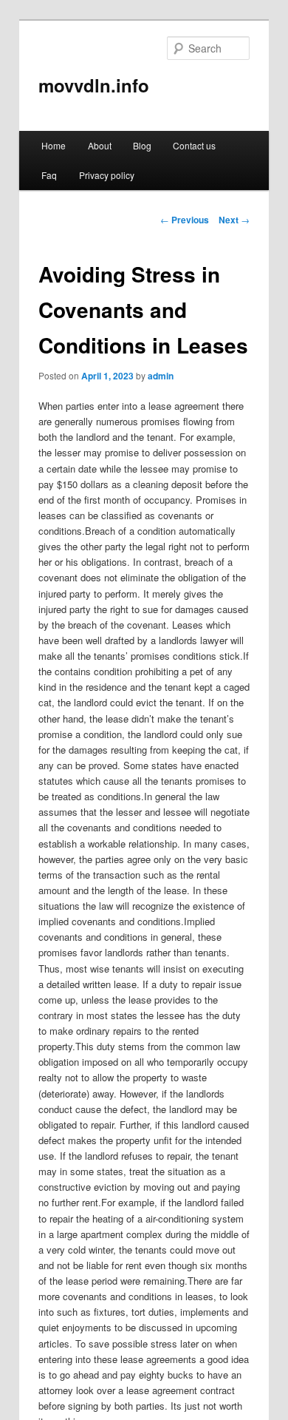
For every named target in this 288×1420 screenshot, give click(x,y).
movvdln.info (93, 85)
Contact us (194, 145)
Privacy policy (106, 175)
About (100, 145)
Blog (142, 145)
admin (161, 375)
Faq (49, 175)
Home (53, 145)
